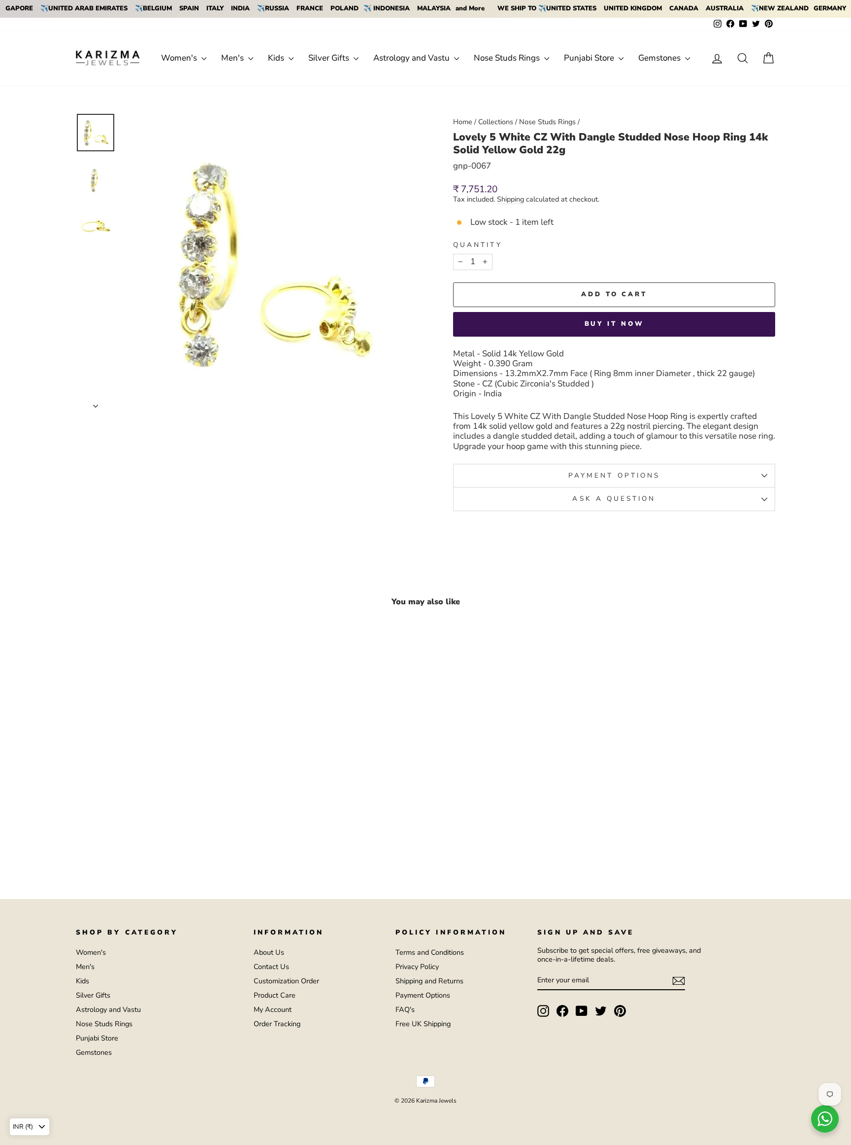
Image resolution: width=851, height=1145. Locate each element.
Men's (233, 58)
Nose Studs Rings (508, 58)
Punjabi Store (590, 58)
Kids (277, 58)
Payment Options (422, 995)
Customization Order (286, 981)
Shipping (510, 199)
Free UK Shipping (423, 1024)
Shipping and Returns (429, 981)
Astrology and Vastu (412, 58)
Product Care (274, 995)
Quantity (477, 245)
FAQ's (405, 1009)
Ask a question (613, 498)
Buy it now (614, 323)
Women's (180, 58)
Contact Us (271, 967)
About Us (269, 952)
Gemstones (660, 58)
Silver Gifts (329, 58)
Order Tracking (277, 1024)
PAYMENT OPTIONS (614, 475)
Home (462, 122)
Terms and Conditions (429, 952)
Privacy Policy (417, 967)
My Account (273, 1009)
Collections (495, 122)
